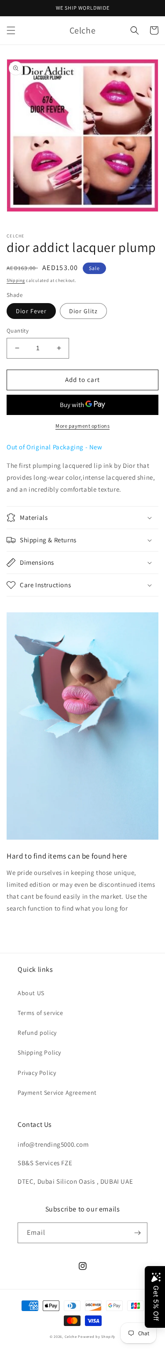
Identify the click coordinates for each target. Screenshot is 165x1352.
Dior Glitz (83, 311)
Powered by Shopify (96, 1336)
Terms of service (40, 1013)
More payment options (82, 425)
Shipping (16, 280)
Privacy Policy (37, 1073)
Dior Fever (31, 311)
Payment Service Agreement (57, 1092)
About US (31, 993)
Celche (71, 1336)
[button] (11, 30)
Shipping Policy (39, 1052)
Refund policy (37, 1033)
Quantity (18, 330)
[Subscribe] (137, 1232)
